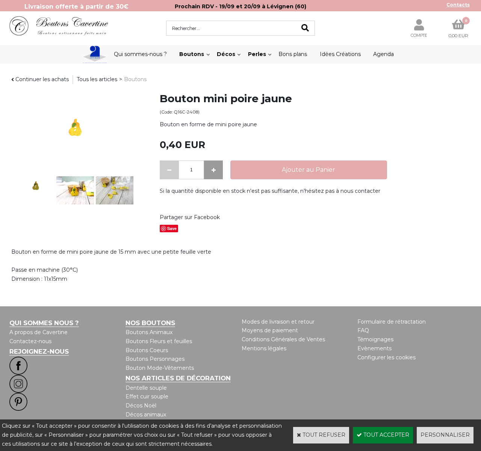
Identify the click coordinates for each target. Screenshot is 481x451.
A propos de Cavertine (38, 332)
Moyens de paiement (270, 330)
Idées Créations (340, 54)
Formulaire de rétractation (391, 321)
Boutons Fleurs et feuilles (159, 341)
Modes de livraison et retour (278, 321)
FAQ (363, 330)
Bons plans (292, 54)
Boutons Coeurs (147, 350)
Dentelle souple (146, 387)
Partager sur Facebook (190, 217)
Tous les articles (97, 79)
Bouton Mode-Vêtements (160, 368)
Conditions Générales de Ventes (283, 339)
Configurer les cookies (386, 357)
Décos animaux (146, 414)
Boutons (191, 54)
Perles (257, 54)
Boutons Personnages (155, 359)
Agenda (383, 54)
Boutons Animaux (149, 332)
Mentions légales (264, 348)
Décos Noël (141, 405)
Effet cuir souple (147, 396)
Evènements (374, 348)
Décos (226, 54)
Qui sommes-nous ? (140, 54)
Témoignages (375, 339)
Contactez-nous (30, 341)
